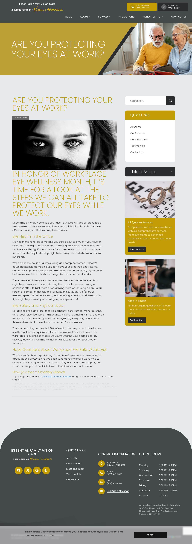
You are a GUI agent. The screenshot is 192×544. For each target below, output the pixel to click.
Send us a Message (118, 491)
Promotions (126, 16)
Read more (135, 249)
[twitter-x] (28, 470)
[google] (37, 470)
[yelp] (46, 470)
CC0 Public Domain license (55, 376)
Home (68, 16)
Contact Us (179, 16)
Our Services (137, 133)
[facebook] (19, 470)
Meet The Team (139, 139)
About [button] (84, 16)
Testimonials (137, 145)
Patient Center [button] (152, 16)
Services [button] (103, 16)
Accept (150, 534)
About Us (135, 126)
